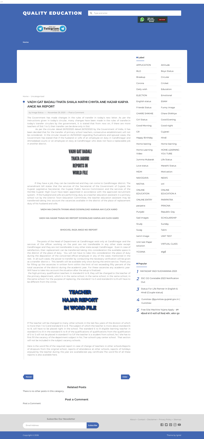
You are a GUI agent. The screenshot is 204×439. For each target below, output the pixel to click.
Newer (29, 377)
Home (26, 42)
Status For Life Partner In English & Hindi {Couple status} (159, 290)
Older (124, 377)
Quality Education (52, 13)
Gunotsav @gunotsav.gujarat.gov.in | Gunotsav (160, 301)
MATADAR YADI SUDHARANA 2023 (158, 271)
